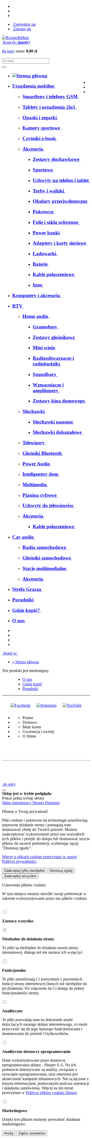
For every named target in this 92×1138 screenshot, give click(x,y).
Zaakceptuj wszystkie (20, 876)
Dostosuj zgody (61, 871)
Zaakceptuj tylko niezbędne (24, 871)
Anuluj (8, 1133)
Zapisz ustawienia (31, 1133)
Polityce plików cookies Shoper (51, 1092)
